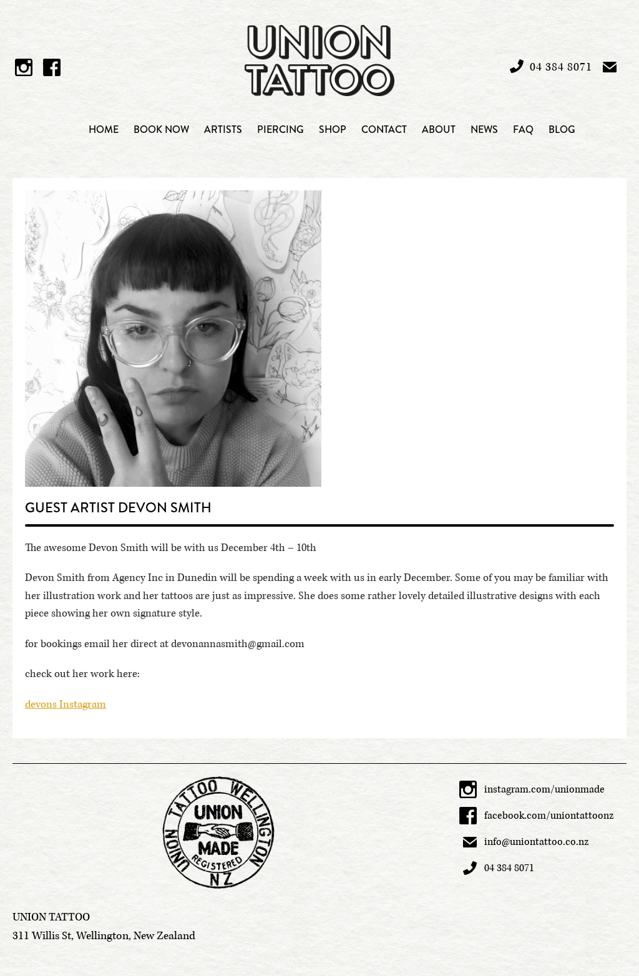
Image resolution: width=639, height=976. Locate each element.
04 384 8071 (509, 868)
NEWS (484, 129)
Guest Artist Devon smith (118, 507)
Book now (161, 129)
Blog (562, 129)
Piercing (280, 129)
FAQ (523, 129)
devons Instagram (65, 704)
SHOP (332, 129)
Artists (223, 129)
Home (104, 129)
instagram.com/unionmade (544, 789)
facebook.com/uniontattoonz (549, 815)
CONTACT (384, 129)
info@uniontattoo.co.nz (536, 842)
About (439, 129)
